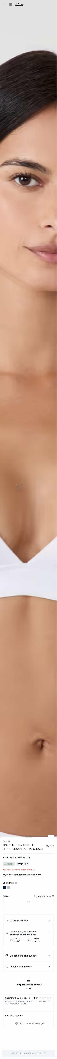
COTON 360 (6, 841)
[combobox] (28, 902)
